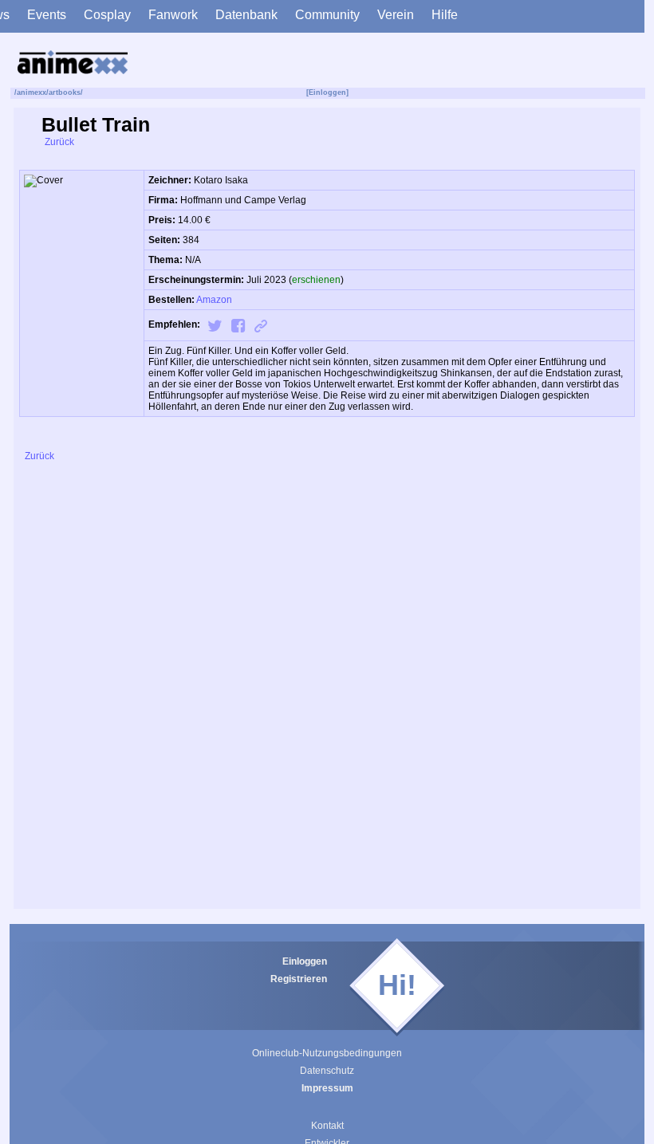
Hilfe (444, 15)
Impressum (327, 1088)
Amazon (214, 299)
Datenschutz (327, 1070)
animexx (31, 92)
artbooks (65, 92)
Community (327, 15)
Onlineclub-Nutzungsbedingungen (327, 1053)
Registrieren (298, 979)
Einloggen (304, 961)
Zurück (58, 141)
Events (46, 15)
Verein (395, 15)
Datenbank (246, 15)
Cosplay (107, 15)
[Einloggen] (327, 92)
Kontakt (327, 1125)
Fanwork (173, 15)
